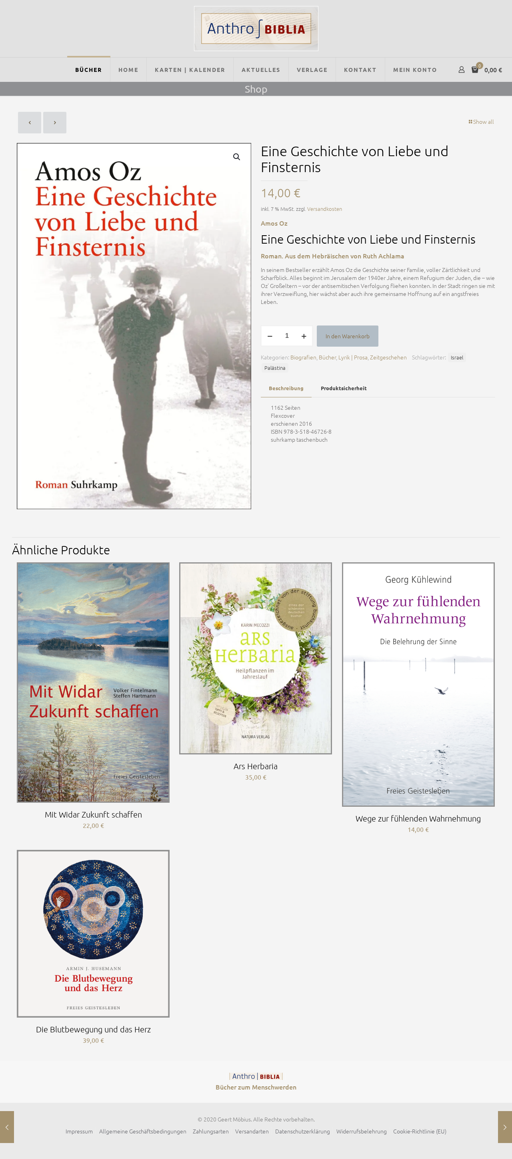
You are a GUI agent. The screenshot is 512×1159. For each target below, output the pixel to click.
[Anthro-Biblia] (256, 28)
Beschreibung (286, 388)
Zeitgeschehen (388, 357)
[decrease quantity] (270, 335)
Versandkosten (324, 208)
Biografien (303, 357)
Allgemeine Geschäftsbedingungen (142, 1131)
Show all (483, 121)
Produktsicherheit (344, 388)
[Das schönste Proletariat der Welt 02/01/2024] (7, 1127)
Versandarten (252, 1131)
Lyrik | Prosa (353, 357)
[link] (256, 1076)
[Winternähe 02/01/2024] (505, 1127)
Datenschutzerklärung (302, 1131)
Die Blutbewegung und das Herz (93, 1029)
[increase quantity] (304, 335)
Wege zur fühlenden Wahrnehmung (418, 818)
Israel (457, 357)
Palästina (275, 367)
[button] (237, 157)
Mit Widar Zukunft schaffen (93, 814)
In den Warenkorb (348, 336)
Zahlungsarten (211, 1131)
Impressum (79, 1131)
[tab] (286, 388)
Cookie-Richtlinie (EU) (419, 1131)
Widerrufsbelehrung (361, 1131)
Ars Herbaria (256, 766)
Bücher (327, 357)
